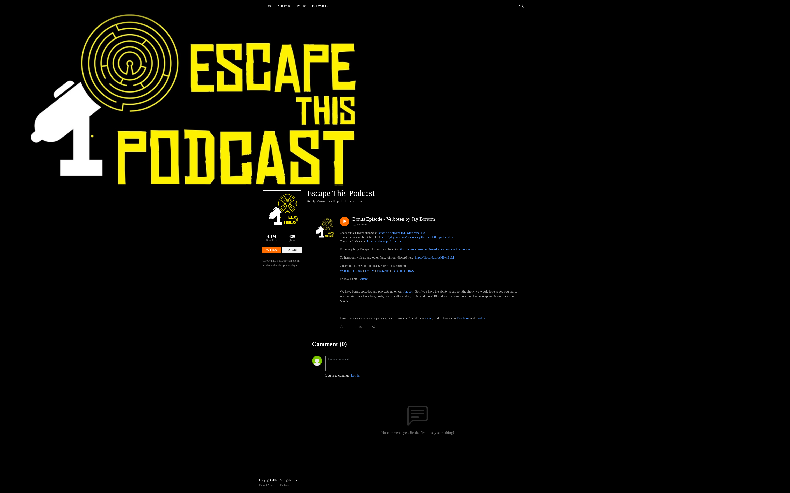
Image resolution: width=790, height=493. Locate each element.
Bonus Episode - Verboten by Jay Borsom (393, 219)
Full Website (320, 5)
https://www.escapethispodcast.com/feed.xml (337, 201)
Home (267, 5)
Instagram (383, 270)
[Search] (521, 6)
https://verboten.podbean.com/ (384, 241)
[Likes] (341, 326)
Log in (355, 375)
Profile (301, 5)
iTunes (357, 270)
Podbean (284, 485)
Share (273, 249)
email (428, 318)
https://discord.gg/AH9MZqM (434, 257)
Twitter (369, 270)
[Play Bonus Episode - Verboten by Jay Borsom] (344, 221)
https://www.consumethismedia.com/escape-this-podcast (434, 249)
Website (345, 270)
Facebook (398, 270)
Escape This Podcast (341, 193)
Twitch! (363, 279)
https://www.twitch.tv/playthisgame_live (401, 232)
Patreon (408, 291)
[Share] (373, 327)
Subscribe (284, 5)
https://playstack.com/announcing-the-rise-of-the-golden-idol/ (417, 237)
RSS (294, 249)
